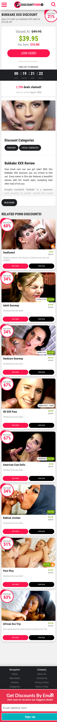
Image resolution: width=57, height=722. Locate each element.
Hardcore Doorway (13, 358)
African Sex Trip (12, 624)
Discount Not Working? (28, 61)
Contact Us (41, 678)
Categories (14, 686)
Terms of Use (41, 686)
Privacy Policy (42, 682)
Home (15, 674)
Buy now (15, 266)
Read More (9, 202)
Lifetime (15, 682)
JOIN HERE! (28, 53)
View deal (41, 266)
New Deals (15, 678)
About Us (41, 674)
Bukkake (11, 147)
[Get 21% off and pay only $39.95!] (28, 115)
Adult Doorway (11, 305)
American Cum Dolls (14, 464)
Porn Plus (8, 570)
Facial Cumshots (30, 147)
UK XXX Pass (10, 411)
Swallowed (9, 252)
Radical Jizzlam (11, 518)
